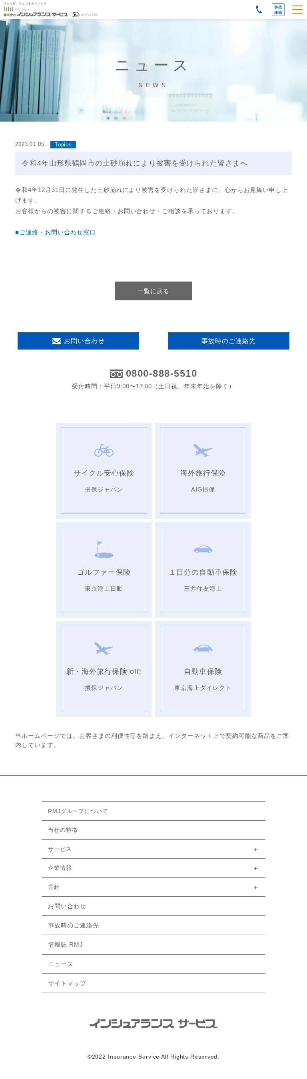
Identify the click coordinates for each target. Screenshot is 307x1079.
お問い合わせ (84, 341)
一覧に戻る (153, 291)
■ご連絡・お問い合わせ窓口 (55, 232)
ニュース (61, 964)
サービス (60, 849)
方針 (54, 887)
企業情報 (60, 868)
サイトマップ (67, 983)
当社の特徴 (63, 830)
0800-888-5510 (161, 373)
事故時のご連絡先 (278, 9)
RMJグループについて (78, 811)
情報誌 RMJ (65, 944)
